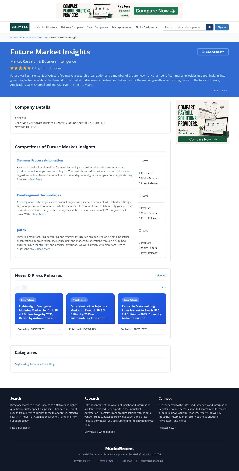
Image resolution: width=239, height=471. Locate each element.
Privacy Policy (82, 460)
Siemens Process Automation (40, 160)
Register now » (167, 427)
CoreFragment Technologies (39, 195)
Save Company (215, 51)
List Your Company (72, 27)
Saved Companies (97, 27)
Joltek (21, 230)
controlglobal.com (151, 460)
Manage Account (122, 27)
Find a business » (20, 427)
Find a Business (145, 27)
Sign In (222, 27)
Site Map (127, 460)
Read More (35, 179)
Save (145, 161)
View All (161, 275)
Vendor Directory (47, 27)
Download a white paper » (100, 431)
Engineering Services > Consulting (35, 364)
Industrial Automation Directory (28, 37)
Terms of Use (106, 460)
